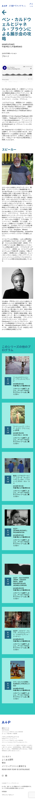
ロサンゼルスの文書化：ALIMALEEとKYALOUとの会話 (21, 684)
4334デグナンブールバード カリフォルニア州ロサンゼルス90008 (12, 739)
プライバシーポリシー (8, 795)
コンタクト (6, 756)
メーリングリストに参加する (14, 766)
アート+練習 (4, 81)
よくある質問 (7, 759)
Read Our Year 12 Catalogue (16, 769)
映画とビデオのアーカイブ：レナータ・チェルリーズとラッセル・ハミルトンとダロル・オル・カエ (21, 479)
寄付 (4, 763)
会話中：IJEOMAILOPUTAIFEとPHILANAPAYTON (20, 530)
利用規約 (4, 791)
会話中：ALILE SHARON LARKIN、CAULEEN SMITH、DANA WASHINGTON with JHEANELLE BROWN (21, 581)
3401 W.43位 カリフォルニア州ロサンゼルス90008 (12, 730)
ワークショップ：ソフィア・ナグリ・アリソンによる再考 (21, 428)
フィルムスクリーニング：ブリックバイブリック (21, 379)
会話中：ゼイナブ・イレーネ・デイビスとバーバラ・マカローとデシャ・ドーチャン (21, 633)
